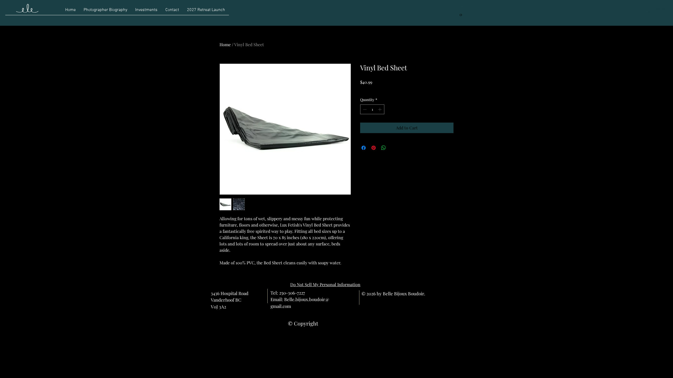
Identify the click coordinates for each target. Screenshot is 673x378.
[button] (460, 12)
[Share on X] (393, 148)
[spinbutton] (372, 109)
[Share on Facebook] (363, 148)
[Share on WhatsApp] (383, 148)
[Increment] (380, 109)
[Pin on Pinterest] (373, 148)
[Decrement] (364, 109)
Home (225, 44)
